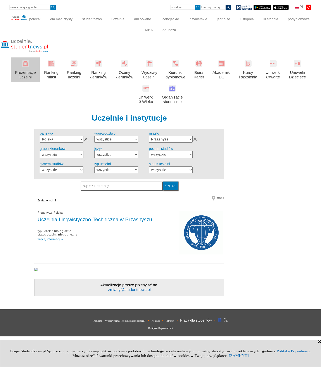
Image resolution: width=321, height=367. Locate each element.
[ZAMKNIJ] (239, 355)
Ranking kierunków (98, 74)
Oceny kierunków (124, 74)
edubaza (169, 30)
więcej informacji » (50, 239)
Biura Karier (199, 74)
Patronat (170, 320)
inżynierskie (198, 19)
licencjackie (170, 19)
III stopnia (270, 19)
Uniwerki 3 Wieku (146, 99)
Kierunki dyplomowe (175, 74)
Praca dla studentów (196, 320)
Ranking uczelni (74, 74)
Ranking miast (51, 74)
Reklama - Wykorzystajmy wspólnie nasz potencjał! (119, 320)
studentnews (92, 19)
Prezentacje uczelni (25, 74)
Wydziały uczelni (149, 74)
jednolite (223, 19)
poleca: (34, 19)
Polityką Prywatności (293, 351)
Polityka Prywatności (160, 328)
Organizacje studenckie (172, 99)
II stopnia (247, 19)
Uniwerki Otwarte (273, 74)
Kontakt (156, 320)
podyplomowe (299, 19)
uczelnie (117, 19)
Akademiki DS (221, 74)
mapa (220, 197)
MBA (149, 30)
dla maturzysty (61, 19)
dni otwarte (142, 19)
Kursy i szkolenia (248, 74)
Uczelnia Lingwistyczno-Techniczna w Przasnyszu (95, 219)
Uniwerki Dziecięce (297, 74)
